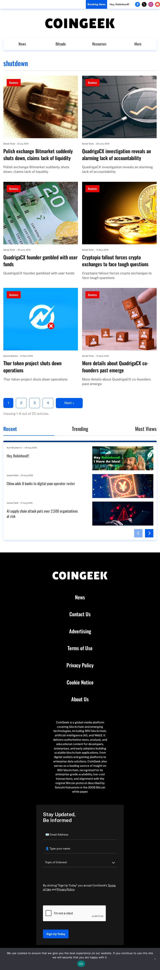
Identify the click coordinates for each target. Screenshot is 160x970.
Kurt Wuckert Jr (14, 447)
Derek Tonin (9, 143)
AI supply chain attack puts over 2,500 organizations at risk (42, 513)
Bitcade (61, 43)
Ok (81, 963)
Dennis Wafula (10, 356)
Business (13, 82)
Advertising (80, 631)
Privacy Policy (80, 665)
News (22, 43)
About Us (80, 699)
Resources (99, 43)
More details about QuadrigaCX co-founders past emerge (115, 367)
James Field (12, 475)
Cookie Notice (80, 682)
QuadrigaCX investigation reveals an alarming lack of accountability (116, 155)
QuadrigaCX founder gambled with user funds (40, 261)
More (137, 43)
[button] (138, 533)
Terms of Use (80, 648)
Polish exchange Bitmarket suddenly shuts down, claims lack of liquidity (38, 155)
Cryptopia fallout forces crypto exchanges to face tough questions (115, 261)
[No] (155, 959)
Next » (69, 403)
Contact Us (80, 614)
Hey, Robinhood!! (119, 4)
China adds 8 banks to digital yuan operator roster (41, 483)
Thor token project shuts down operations (32, 367)
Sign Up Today (55, 934)
